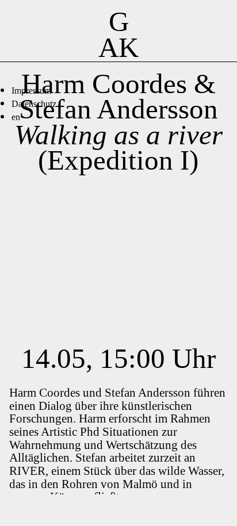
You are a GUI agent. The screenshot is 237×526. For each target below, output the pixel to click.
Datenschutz (34, 104)
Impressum (31, 90)
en (16, 117)
